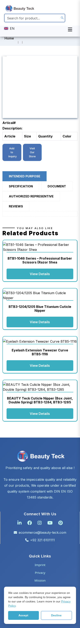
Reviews (16, 206)
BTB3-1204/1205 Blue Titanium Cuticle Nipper (40, 309)
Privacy (40, 573)
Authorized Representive (31, 196)
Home (9, 38)
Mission (40, 580)
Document (57, 186)
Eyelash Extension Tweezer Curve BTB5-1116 (40, 352)
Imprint (40, 565)
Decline (56, 615)
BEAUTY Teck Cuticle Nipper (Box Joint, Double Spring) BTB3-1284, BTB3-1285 (40, 400)
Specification (21, 186)
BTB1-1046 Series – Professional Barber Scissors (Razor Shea (40, 260)
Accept (23, 615)
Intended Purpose (24, 176)
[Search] (62, 18)
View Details (40, 274)
